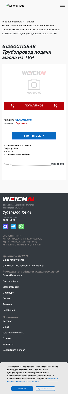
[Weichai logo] (34, 5)
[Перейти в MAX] (5, 226)
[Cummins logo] (27, 10)
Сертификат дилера (14, 349)
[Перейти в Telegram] (13, 226)
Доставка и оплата (13, 332)
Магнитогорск (11, 286)
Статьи (7, 338)
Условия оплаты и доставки (17, 145)
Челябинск (9, 309)
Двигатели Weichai (13, 259)
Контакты (8, 151)
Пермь (6, 298)
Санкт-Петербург (12, 275)
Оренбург (8, 292)
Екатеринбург (10, 281)
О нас (6, 326)
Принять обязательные (45, 389)
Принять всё (22, 388)
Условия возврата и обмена (17, 154)
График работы (11, 148)
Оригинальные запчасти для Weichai (23, 265)
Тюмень (7, 304)
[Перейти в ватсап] (21, 226)
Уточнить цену (34, 135)
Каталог (7, 321)
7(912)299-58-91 (17, 213)
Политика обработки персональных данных (32, 380)
